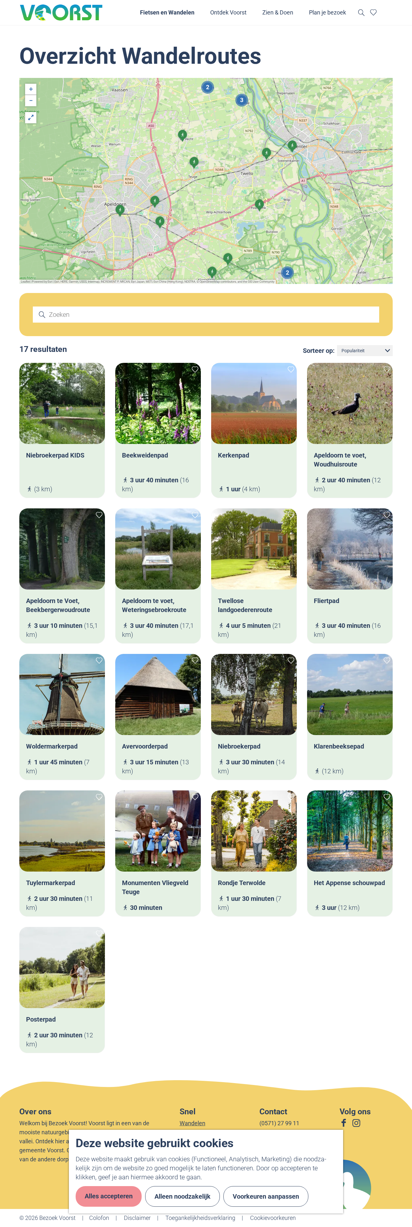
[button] (194, 165)
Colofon (99, 1217)
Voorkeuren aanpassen (266, 1196)
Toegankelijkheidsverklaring (200, 1217)
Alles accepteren (109, 1196)
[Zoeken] (39, 315)
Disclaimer (137, 1217)
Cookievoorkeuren (273, 1217)
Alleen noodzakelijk (182, 1196)
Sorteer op (319, 350)
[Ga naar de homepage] (61, 12)
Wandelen (192, 1123)
